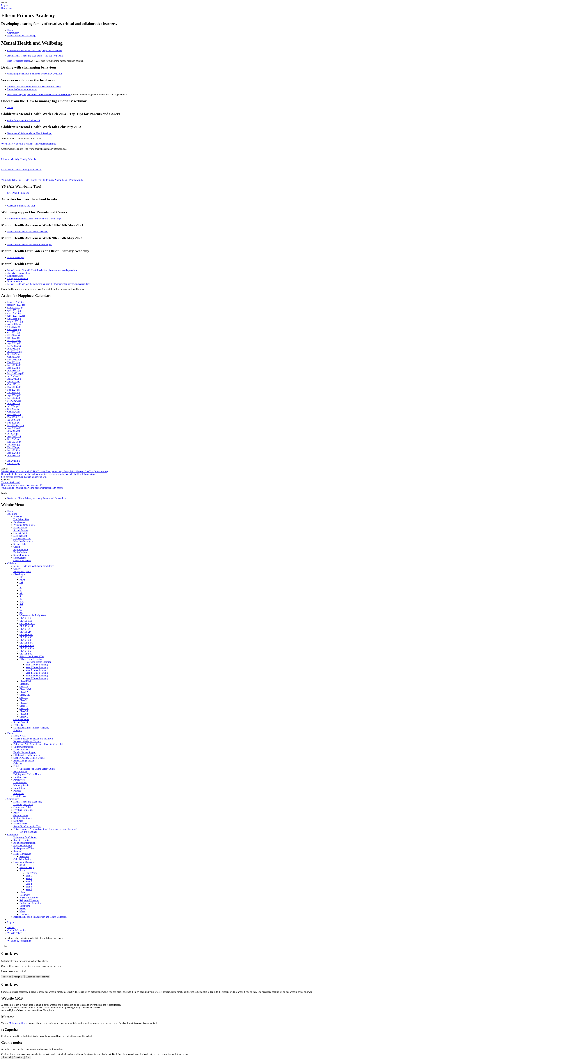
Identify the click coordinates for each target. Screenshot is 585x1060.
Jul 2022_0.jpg (14, 351)
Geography (25, 895)
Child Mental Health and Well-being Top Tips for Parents (34, 50)
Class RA (24, 684)
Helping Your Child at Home (27, 774)
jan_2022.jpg (13, 335)
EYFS (23, 864)
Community (13, 33)
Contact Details (20, 533)
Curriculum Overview (24, 862)
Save (28, 1057)
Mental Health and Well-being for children (33, 566)
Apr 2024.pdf (13, 395)
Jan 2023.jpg (13, 460)
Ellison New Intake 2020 (32, 656)
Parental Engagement (23, 760)
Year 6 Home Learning (37, 678)
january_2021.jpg (15, 302)
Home (10, 30)
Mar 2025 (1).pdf (15, 425)
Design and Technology (31, 903)
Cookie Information (16, 930)
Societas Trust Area (22, 818)
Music (22, 911)
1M (21, 582)
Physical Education (29, 897)
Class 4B (24, 703)
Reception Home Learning (38, 662)
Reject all (6, 977)
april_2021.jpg (14, 310)
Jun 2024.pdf (13, 403)
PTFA (16, 812)
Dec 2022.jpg (13, 362)
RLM (22, 579)
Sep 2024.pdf (13, 409)
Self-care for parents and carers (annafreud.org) (23, 477)
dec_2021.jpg (13, 332)
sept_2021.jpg (14, 324)
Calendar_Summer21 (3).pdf (21, 205)
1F (21, 585)
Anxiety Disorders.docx (18, 273)
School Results (20, 530)
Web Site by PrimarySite (19, 941)
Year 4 (29, 884)
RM (21, 577)
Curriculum (12, 834)
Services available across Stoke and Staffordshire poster (34, 86)
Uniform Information (23, 747)
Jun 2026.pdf (13, 455)
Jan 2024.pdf (13, 392)
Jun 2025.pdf (13, 431)
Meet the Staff (20, 535)
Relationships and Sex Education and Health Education (40, 916)
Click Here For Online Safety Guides (37, 768)
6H (21, 612)
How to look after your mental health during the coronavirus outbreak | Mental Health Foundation (48, 474)
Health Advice (20, 771)
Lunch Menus (20, 782)
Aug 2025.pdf (14, 436)
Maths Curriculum (22, 853)
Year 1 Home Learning (37, 664)
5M (21, 604)
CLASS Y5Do (27, 645)
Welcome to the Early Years (33, 615)
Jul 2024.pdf (13, 406)
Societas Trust (20, 823)
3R (21, 596)
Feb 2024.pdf (13, 389)
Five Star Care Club (23, 810)
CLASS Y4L (26, 640)
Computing (25, 906)
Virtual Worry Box (22, 571)
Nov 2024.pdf (14, 414)
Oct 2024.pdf (13, 411)
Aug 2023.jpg (14, 378)
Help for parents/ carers (18, 61)
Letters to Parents (21, 749)
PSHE (23, 908)
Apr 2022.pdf (13, 343)
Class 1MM (25, 689)
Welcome (17, 516)
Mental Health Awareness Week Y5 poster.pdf (29, 244)
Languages (25, 914)
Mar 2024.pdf (14, 398)
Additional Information (24, 842)
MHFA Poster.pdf (15, 257)
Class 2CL (25, 694)
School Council (20, 722)
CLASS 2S (25, 629)
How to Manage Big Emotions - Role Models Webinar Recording (39, 94)
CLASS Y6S (26, 651)
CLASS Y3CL (27, 637)
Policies (17, 790)
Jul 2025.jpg (13, 433)
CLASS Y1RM (27, 623)
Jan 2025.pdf (13, 420)
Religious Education (29, 900)
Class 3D (24, 697)
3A (21, 593)
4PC (22, 601)
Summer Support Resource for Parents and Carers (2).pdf (34, 218)
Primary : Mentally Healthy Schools (18, 159)
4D (21, 599)
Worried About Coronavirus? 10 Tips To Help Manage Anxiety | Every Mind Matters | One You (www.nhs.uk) (54, 471)
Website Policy (14, 933)
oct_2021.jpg (13, 326)
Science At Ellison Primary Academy (31, 727)
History (23, 892)
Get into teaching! (28, 832)
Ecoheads (18, 725)
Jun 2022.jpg (13, 348)
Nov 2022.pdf (14, 359)
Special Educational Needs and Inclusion (33, 738)
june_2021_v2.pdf (16, 315)
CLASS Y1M (26, 626)
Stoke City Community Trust (27, 826)
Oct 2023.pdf (13, 384)
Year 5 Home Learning (37, 675)
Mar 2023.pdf (14, 365)
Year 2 (29, 878)
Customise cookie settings (37, 977)
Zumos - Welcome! (10, 482)
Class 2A (24, 692)
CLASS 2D (25, 631)
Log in (4, 5)
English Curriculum (22, 845)
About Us (12, 514)
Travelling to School (23, 804)
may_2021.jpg (14, 313)
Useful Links (19, 796)
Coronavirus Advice (23, 807)
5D (21, 607)
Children (11, 563)
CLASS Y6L (26, 653)
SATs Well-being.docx (18, 193)
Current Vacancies (22, 560)
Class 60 (24, 714)
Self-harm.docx (14, 281)
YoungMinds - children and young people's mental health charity (32, 488)
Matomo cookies (17, 1023)
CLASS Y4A (26, 642)
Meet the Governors (23, 541)
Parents (10, 733)
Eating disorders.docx (17, 278)
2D (21, 590)
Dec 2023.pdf (14, 387)
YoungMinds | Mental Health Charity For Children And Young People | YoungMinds (42, 180)
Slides (10, 107)
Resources (24, 856)
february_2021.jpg (16, 304)
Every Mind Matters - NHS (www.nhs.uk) (21, 169)
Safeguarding (19, 557)
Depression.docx (15, 275)
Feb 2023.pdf (13, 463)
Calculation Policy (22, 859)
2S (21, 588)
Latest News (19, 736)
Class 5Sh (24, 711)
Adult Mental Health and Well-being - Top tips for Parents (35, 55)
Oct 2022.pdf (13, 357)
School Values (20, 527)
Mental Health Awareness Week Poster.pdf (27, 231)
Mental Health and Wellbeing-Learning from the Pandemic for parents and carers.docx (48, 284)
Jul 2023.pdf (13, 376)
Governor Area (20, 815)
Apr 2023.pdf (13, 368)
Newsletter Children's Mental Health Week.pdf (29, 133)
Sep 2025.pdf (13, 439)
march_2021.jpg (15, 307)
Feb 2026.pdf (13, 447)
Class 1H (24, 686)
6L (21, 609)
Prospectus (18, 793)
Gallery (17, 568)
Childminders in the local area (27, 755)
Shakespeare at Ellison (24, 848)
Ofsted (16, 546)
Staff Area (18, 821)
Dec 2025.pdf (14, 442)
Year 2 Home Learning (37, 667)
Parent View (19, 779)
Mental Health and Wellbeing (21, 35)
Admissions (19, 522)
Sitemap (11, 927)
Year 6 (29, 889)
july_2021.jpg (14, 318)
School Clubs (19, 544)
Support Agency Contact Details (28, 758)
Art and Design (27, 867)
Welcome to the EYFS (24, 525)
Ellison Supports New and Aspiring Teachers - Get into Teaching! (45, 829)
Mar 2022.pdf (14, 340)
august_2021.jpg (15, 321)
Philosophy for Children (25, 837)
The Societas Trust (22, 538)
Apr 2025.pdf (13, 428)
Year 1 (29, 875)
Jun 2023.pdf (13, 370)
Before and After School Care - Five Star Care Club (38, 744)
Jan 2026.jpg (13, 444)
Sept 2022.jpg (14, 354)
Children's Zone (21, 719)
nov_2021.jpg (14, 329)
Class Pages (19, 574)
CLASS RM (26, 620)
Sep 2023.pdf (13, 381)
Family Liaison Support (24, 752)
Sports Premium (21, 555)
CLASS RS (25, 618)
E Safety (17, 730)
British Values (20, 552)
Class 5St (24, 708)
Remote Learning (21, 840)
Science (23, 870)
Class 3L (24, 700)
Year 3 (29, 881)
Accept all (18, 977)
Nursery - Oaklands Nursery (27, 741)
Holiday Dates (20, 777)
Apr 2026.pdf (13, 453)
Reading (17, 851)
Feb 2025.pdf (13, 422)
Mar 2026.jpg (13, 450)
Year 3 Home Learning (37, 670)
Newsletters (19, 788)
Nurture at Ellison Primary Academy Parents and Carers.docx (36, 498)
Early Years (31, 873)
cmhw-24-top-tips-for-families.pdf (23, 120)
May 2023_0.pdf (15, 373)
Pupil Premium (20, 549)
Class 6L (24, 716)
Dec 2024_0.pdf (15, 417)
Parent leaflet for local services (22, 89)
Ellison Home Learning (31, 659)
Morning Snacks (21, 785)
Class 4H (24, 705)
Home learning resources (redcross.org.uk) (21, 485)
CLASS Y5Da (27, 648)
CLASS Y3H (26, 634)
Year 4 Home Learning (37, 673)
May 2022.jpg (14, 346)
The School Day (21, 519)
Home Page (6, 8)
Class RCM (25, 681)
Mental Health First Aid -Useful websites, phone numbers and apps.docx (42, 270)
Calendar (17, 763)
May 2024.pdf (14, 400)
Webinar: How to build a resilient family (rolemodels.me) (28, 143)
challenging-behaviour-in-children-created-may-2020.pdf (34, 73)
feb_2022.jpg (13, 337)
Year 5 (29, 886)
